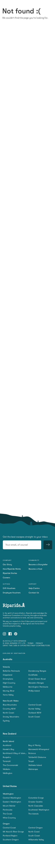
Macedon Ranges (36, 683)
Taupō (31, 761)
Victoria (6, 667)
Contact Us (34, 592)
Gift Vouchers (9, 588)
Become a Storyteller (38, 564)
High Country (9, 683)
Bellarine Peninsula (11, 671)
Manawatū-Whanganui (38, 749)
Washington (8, 794)
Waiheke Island (35, 765)
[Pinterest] (15, 634)
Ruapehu (7, 757)
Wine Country (9, 818)
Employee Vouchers (11, 592)
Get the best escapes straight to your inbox (25, 537)
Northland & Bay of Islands (15, 753)
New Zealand (9, 733)
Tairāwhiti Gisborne (37, 757)
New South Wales (10, 701)
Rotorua (32, 753)
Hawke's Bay (8, 749)
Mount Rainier (9, 806)
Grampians (8, 679)
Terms (31, 643)
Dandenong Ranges (37, 671)
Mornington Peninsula (38, 687)
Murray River (8, 691)
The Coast (7, 814)
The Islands (33, 814)
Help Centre (34, 588)
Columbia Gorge (36, 798)
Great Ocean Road (37, 679)
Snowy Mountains (11, 717)
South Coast (34, 717)
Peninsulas (7, 810)
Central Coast (34, 705)
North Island (8, 741)
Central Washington (12, 798)
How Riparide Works (12, 569)
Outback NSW (34, 713)
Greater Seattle (35, 802)
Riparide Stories (10, 573)
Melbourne (7, 687)
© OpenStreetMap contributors (34, 646)
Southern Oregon (11, 839)
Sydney (6, 721)
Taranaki (7, 761)
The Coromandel (10, 765)
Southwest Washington (38, 810)
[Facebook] (10, 634)
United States (10, 786)
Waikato (6, 769)
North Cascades (35, 806)
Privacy (39, 643)
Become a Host (35, 569)
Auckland (7, 745)
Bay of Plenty (34, 745)
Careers (6, 577)
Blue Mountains (10, 705)
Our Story (7, 564)
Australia (7, 659)
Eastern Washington (12, 802)
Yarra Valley (8, 695)
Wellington (7, 773)
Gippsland (7, 675)
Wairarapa (33, 769)
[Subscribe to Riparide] (47, 544)
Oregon (6, 824)
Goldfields (33, 675)
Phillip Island (34, 691)
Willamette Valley (36, 839)
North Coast (8, 713)
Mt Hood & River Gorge (13, 831)
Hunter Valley (34, 709)
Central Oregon (35, 828)
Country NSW (9, 709)
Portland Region (10, 835)
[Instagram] (4, 634)
